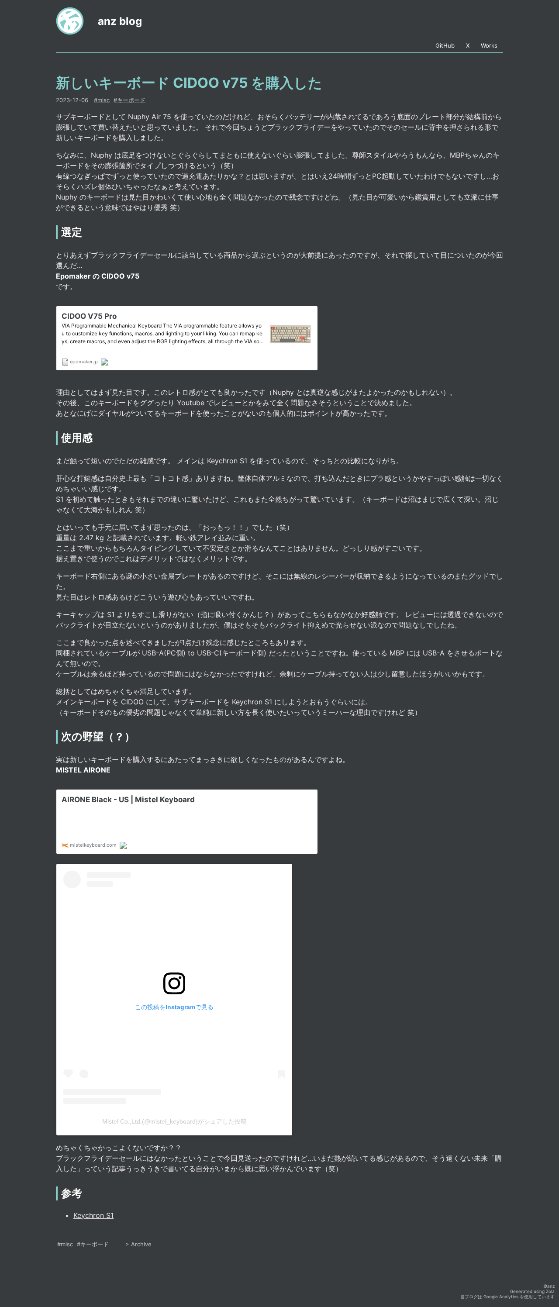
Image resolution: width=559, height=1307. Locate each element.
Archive (141, 1244)
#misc (65, 1244)
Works (489, 45)
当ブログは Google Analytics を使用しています (507, 1296)
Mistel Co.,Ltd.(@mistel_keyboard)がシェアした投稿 (174, 1121)
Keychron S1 (93, 1215)
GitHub (445, 45)
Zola (550, 1291)
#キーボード (93, 1244)
